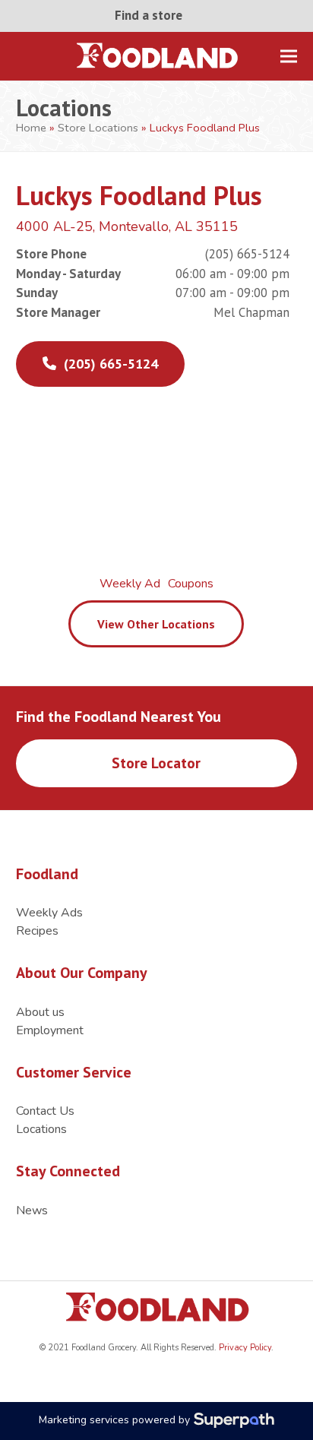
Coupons (190, 583)
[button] (288, 55)
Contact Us (45, 1111)
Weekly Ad (130, 583)
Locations (41, 1129)
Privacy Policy (244, 1347)
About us (40, 1012)
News (32, 1210)
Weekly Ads (49, 912)
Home (31, 127)
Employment (50, 1030)
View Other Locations (156, 623)
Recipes (37, 931)
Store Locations (98, 127)
